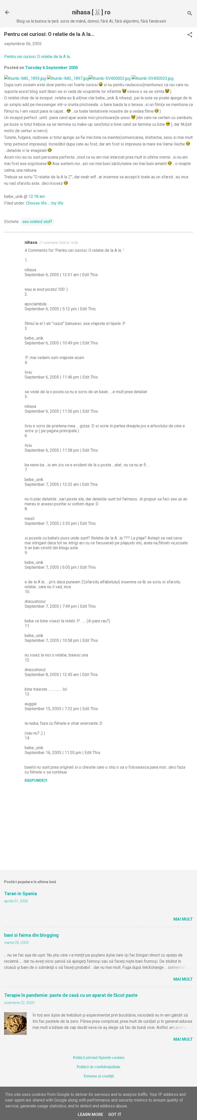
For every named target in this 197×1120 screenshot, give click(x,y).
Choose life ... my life (44, 203)
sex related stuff (37, 221)
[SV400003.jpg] (110, 78)
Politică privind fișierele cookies (98, 1057)
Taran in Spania (20, 893)
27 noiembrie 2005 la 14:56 (58, 243)
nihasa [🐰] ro (91, 12)
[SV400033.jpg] (152, 78)
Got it (115, 1114)
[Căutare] (190, 14)
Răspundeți (36, 780)
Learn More (90, 1114)
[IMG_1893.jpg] (25, 78)
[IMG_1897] (68, 78)
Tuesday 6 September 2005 (51, 67)
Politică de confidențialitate (98, 1067)
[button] (190, 35)
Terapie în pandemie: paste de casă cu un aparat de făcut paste (70, 995)
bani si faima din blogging (31, 935)
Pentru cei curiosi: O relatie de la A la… (38, 56)
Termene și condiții (98, 1076)
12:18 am (36, 196)
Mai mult (183, 919)
